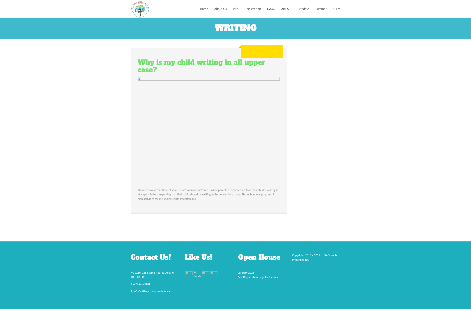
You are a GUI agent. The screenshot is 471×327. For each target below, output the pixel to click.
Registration (253, 9)
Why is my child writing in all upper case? (201, 66)
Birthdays (303, 9)
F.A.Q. (271, 9)
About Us (220, 9)
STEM (336, 9)
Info (235, 9)
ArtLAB (286, 9)
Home (204, 9)
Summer (321, 9)
